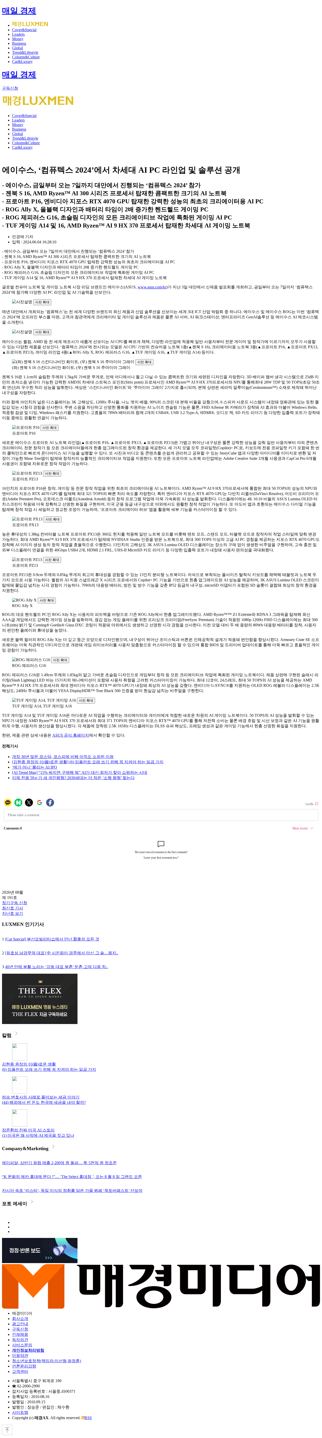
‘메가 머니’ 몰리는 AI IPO (34, 767)
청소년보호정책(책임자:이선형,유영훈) (46, 1361)
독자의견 (20, 1340)
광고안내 (20, 1324)
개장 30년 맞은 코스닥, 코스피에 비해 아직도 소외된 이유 (63, 756)
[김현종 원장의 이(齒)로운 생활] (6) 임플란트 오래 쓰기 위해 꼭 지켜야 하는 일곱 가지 (88, 762)
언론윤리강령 (24, 1366)
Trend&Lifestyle (25, 52)
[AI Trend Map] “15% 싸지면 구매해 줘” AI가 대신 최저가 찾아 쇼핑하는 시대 (79, 772)
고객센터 (20, 1371)
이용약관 (20, 1355)
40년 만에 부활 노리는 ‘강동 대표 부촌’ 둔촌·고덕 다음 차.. (56, 967)
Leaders (18, 34)
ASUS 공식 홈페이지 (70, 735)
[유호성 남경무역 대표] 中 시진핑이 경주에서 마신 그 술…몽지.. (61, 953)
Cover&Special (24, 30)
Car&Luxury (22, 61)
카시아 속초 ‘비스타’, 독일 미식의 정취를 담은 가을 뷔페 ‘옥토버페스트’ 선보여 (72, 1190)
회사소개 (20, 1318)
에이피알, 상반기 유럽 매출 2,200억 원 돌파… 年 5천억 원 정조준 (59, 1163)
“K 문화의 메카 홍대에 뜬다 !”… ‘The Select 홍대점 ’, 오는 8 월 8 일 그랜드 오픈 (72, 1177)
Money (17, 39)
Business (19, 43)
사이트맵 (20, 1412)
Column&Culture (26, 57)
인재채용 (20, 1334)
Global (17, 48)
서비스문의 (22, 1345)
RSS (88, 1418)
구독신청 (10, 88)
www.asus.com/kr (152, 287)
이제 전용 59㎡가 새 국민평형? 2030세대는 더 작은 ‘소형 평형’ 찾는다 (73, 778)
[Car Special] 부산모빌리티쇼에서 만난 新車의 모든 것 (52, 939)
